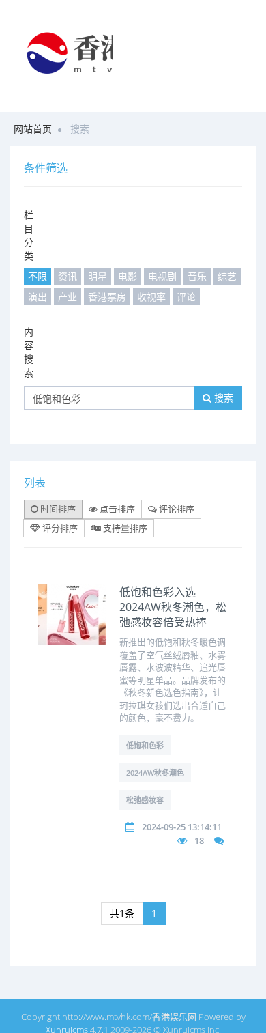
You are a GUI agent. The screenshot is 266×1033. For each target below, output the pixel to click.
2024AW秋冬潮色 (155, 772)
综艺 (227, 276)
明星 (97, 276)
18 (199, 840)
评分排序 (59, 528)
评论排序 (175, 509)
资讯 (67, 276)
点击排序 (116, 509)
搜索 (222, 397)
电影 (127, 276)
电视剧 (162, 276)
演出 (37, 296)
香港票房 (107, 296)
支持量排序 (124, 528)
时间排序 (57, 509)
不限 (37, 276)
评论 (186, 296)
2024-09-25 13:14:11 (182, 827)
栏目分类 (28, 235)
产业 (67, 296)
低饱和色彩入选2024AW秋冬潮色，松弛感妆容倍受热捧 (172, 606)
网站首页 (33, 128)
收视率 (151, 296)
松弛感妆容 (145, 800)
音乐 (197, 276)
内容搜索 (28, 352)
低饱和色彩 (145, 745)
